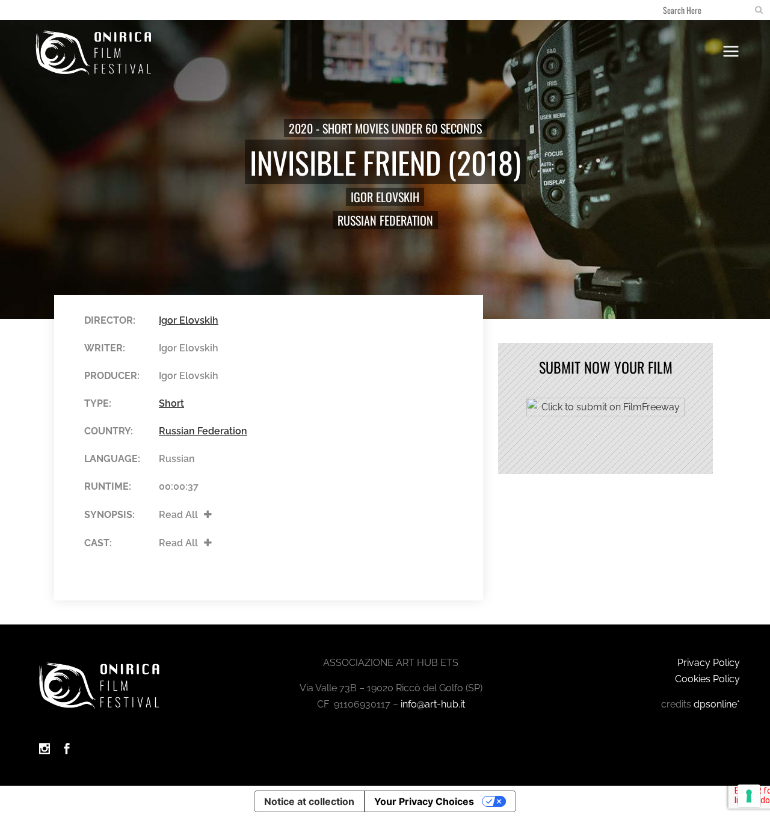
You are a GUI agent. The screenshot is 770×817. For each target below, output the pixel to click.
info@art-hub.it (433, 704)
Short (171, 403)
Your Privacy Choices (424, 801)
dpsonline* (717, 704)
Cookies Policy (707, 679)
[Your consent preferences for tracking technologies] (749, 796)
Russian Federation (385, 220)
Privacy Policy (708, 662)
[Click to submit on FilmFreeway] (605, 413)
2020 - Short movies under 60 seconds (385, 128)
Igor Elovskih (385, 197)
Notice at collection (309, 801)
